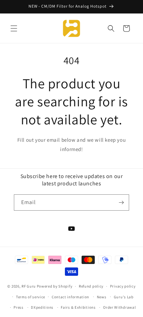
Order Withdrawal (119, 307)
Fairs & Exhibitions (78, 307)
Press (19, 307)
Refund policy (91, 286)
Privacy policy (123, 286)
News (102, 296)
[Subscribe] (121, 202)
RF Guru (29, 286)
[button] (14, 28)
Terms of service (30, 296)
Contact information (70, 296)
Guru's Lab (124, 296)
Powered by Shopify (55, 286)
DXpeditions (42, 307)
